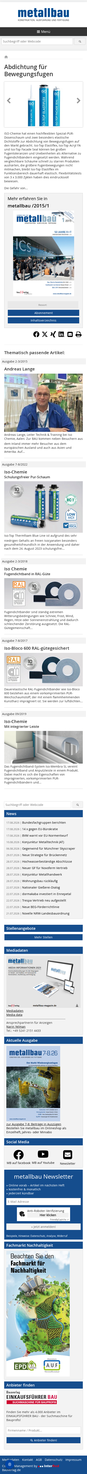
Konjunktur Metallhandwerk (34, 874)
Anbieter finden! (45, 1440)
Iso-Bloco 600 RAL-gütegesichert (36, 648)
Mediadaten (14, 1011)
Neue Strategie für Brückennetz (36, 855)
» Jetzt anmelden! (43, 1227)
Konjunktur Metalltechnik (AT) (35, 842)
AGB (39, 1460)
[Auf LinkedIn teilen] (61, 336)
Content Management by (20, 1466)
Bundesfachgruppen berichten (36, 822)
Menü (45, 31)
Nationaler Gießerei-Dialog (33, 887)
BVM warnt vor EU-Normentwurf (37, 835)
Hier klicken (48, 1215)
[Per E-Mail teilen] (70, 334)
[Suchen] (79, 41)
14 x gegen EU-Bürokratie (32, 829)
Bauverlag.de (11, 1470)
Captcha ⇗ (59, 1219)
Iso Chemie (15, 569)
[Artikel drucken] (78, 334)
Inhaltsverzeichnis (43, 320)
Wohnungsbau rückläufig (32, 881)
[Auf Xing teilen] (53, 336)
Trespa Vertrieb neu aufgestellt (36, 900)
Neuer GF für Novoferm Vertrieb (37, 868)
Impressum (73, 1460)
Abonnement (43, 313)
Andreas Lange (19, 369)
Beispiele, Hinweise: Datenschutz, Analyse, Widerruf (36, 1235)
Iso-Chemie (15, 472)
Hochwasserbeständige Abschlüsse (39, 861)
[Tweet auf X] (45, 336)
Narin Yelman (16, 1027)
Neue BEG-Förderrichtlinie (32, 907)
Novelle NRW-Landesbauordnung (37, 913)
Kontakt (27, 1460)
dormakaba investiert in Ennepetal (38, 894)
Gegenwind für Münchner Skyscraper (40, 848)
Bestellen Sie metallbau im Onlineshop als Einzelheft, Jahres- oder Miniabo (36, 1130)
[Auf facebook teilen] (36, 336)
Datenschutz (54, 1460)
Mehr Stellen (43, 937)
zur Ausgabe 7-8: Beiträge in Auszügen (33, 1124)
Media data (14, 1015)
